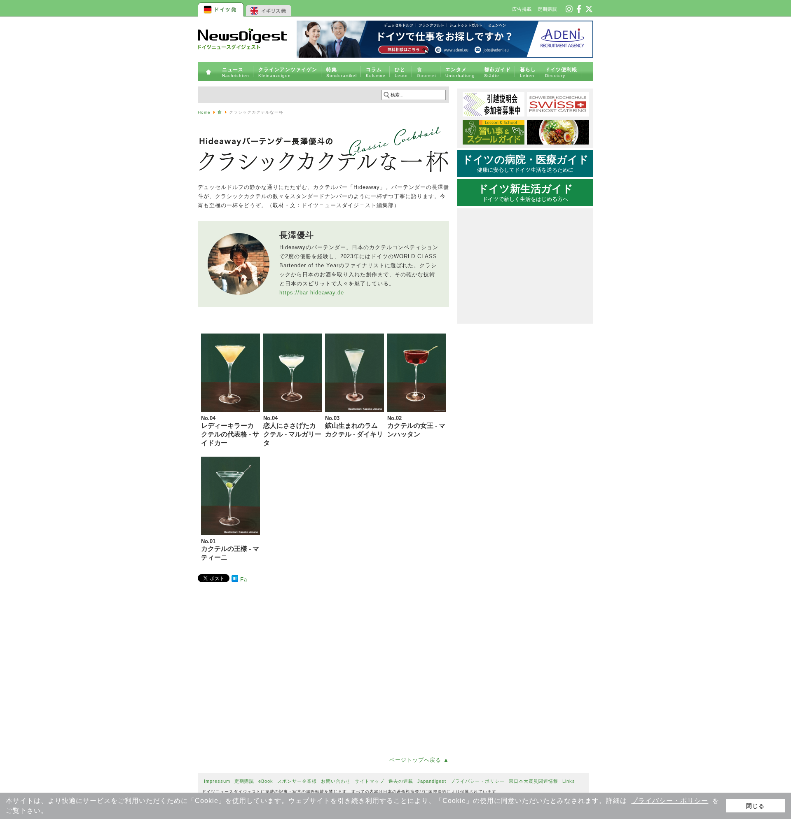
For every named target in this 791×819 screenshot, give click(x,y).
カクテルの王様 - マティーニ (230, 549)
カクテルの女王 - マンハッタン (416, 426)
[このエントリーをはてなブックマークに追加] (235, 580)
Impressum (217, 781)
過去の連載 (400, 781)
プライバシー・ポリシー (669, 800)
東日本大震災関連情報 (533, 781)
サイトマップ (369, 781)
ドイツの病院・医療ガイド (525, 163)
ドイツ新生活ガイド (525, 192)
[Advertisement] (323, 668)
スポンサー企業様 (297, 781)
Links (568, 781)
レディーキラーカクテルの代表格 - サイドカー (230, 430)
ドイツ (221, 8)
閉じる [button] (755, 806)
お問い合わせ (336, 781)
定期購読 (547, 9)
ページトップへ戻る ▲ (419, 760)
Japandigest (431, 781)
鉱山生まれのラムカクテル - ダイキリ (354, 426)
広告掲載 (522, 9)
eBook (265, 781)
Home (204, 112)
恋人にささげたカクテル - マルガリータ (292, 430)
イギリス (269, 8)
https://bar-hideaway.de (311, 292)
